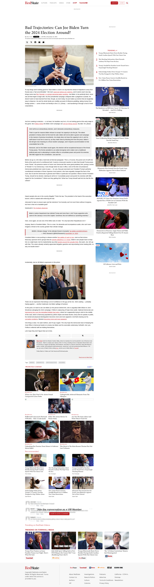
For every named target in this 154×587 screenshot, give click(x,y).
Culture (86, 580)
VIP (70, 583)
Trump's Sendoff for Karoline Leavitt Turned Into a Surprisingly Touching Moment (82, 469)
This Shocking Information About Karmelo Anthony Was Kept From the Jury (59, 469)
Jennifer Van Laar (112, 205)
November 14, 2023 (71, 233)
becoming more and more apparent (55, 319)
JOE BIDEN (62, 362)
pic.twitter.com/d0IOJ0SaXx (78, 231)
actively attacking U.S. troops (61, 240)
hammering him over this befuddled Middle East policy (42, 312)
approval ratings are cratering (63, 92)
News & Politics (89, 577)
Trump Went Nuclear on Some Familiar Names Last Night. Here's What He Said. (36, 553)
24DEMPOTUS (40, 362)
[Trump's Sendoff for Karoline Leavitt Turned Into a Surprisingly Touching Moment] (83, 460)
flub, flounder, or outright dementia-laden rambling (52, 94)
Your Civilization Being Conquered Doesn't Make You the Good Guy (112, 139)
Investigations (89, 574)
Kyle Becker (28, 496)
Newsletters (119, 580)
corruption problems (31, 319)
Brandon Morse (112, 142)
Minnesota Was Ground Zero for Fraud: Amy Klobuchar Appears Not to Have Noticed (82, 492)
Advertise (102, 577)
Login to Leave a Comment (59, 513)
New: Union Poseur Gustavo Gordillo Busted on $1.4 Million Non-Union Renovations (58, 492)
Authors (44, 3)
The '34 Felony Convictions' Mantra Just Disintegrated (116, 552)
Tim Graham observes (40, 208)
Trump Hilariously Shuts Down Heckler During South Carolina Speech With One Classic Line (34, 469)
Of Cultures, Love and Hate (112, 264)
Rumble (76, 348)
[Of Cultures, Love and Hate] (112, 252)
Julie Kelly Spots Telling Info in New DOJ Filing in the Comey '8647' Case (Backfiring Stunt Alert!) (63, 553)
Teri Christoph (52, 474)
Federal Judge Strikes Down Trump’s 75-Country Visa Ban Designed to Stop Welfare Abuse (34, 492)
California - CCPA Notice (122, 574)
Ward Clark (29, 36)
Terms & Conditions (106, 580)
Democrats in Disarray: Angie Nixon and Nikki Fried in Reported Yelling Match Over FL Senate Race (112, 233)
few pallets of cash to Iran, (66, 237)
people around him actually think (68, 242)
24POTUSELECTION (51, 362)
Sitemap (117, 577)
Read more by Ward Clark (85, 357)
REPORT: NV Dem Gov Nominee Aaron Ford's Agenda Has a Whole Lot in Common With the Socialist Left (112, 200)
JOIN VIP (114, 3)
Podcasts (53, 3)
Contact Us (73, 577)
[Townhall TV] (83, 3)
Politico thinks (38, 124)
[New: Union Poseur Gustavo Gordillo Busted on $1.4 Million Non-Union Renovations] (59, 483)
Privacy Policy (104, 583)
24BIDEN (32, 362)
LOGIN (122, 3)
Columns (87, 583)
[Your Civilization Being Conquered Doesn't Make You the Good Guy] (112, 127)
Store (68, 3)
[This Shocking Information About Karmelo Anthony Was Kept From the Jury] (59, 460)
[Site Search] (127, 2)
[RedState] (32, 3)
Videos (61, 3)
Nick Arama (28, 474)
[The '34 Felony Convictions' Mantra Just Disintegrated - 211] (116, 540)
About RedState (74, 574)
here (57, 348)
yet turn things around (70, 124)
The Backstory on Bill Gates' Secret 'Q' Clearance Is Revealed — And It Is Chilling (112, 109)
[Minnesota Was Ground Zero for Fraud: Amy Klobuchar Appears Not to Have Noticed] (83, 483)
